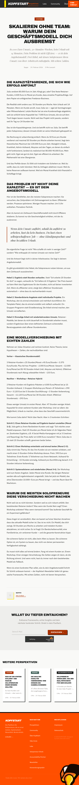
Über (66, 4)
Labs (45, 4)
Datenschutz (58, 730)
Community (55, 4)
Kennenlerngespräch (37, 768)
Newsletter (34, 762)
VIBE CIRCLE (73, 4)
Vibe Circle (33, 741)
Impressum (58, 725)
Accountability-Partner (38, 757)
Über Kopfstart (35, 736)
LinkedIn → (9, 737)
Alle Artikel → (21, 596)
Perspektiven (33, 4)
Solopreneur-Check (36, 752)
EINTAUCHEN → (57, 632)
